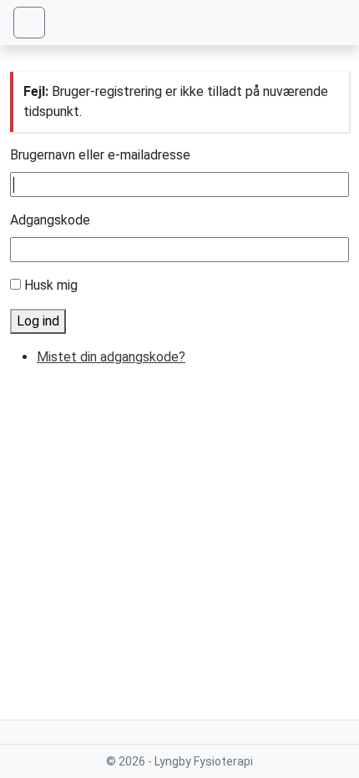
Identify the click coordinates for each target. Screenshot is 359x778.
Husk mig (51, 285)
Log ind (38, 321)
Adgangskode (50, 220)
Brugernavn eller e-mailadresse (100, 155)
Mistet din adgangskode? (111, 357)
